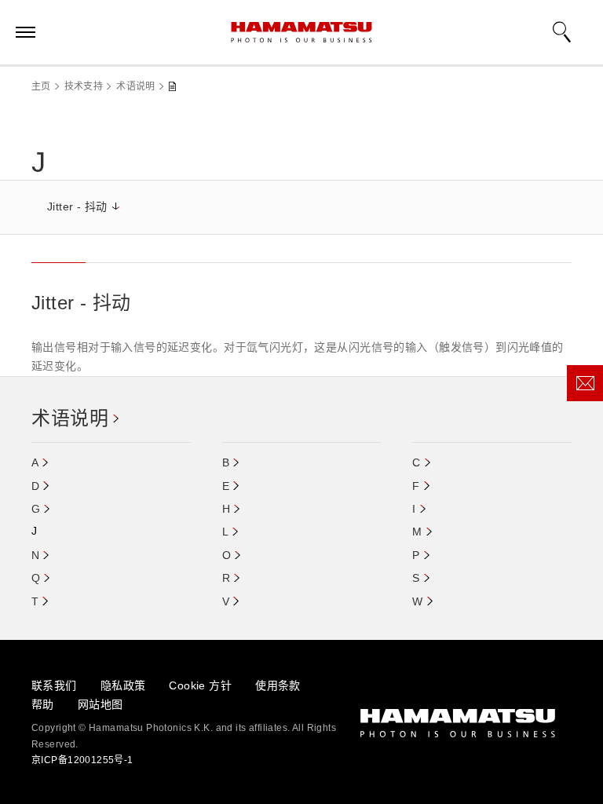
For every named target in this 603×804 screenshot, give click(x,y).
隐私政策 (123, 685)
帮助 (42, 704)
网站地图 (100, 704)
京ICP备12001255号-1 (82, 760)
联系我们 (54, 685)
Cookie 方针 (200, 685)
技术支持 (83, 86)
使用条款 (278, 685)
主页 (41, 86)
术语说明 (135, 86)
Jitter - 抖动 (77, 206)
